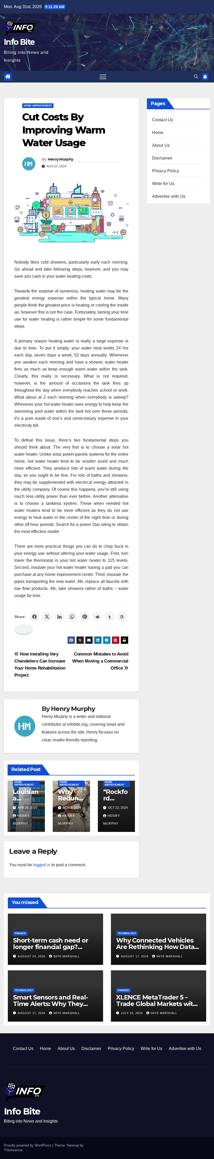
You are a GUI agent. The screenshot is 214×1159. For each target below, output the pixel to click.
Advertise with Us (168, 196)
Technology (127, 933)
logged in (41, 865)
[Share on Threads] (122, 617)
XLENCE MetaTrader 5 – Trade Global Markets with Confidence (156, 1004)
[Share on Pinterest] (85, 617)
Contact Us (162, 120)
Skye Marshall (66, 956)
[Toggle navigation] (103, 77)
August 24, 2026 (32, 956)
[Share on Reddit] (97, 617)
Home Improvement (38, 105)
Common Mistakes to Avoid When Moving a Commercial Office (100, 661)
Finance (20, 933)
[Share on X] (47, 617)
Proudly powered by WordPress (28, 1145)
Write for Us (163, 183)
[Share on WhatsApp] (72, 617)
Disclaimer (162, 158)
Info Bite (19, 42)
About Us (161, 145)
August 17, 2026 (135, 956)
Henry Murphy (60, 159)
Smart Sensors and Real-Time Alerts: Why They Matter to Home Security (50, 1004)
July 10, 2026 (132, 1013)
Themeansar (13, 1150)
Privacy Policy (165, 171)
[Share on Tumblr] (110, 617)
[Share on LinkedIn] (59, 617)
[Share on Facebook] (34, 617)
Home (158, 132)
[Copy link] (23, 629)
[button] (196, 76)
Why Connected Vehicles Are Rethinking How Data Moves (155, 947)
